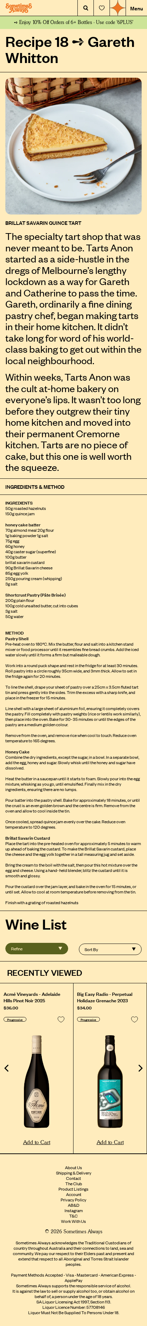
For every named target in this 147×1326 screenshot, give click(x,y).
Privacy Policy (73, 1199)
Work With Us (73, 1221)
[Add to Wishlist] (61, 1019)
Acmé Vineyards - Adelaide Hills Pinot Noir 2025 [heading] (32, 996)
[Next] (140, 1068)
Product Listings (73, 1189)
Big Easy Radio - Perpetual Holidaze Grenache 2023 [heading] (104, 996)
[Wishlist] (102, 8)
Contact (73, 1178)
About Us (73, 1167)
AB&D (73, 1205)
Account (73, 1194)
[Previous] (7, 1068)
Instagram (74, 1210)
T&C (73, 1215)
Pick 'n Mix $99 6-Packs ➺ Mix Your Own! (73, 22)
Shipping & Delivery (73, 1173)
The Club (73, 1183)
